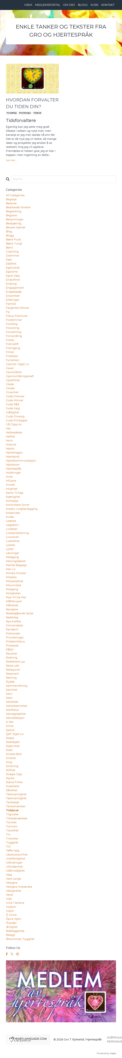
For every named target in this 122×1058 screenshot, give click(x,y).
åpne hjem (13, 919)
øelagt (10, 935)
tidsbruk (37, 113)
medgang (12, 557)
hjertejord (12, 456)
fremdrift (12, 344)
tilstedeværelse (16, 818)
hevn (9, 440)
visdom (11, 907)
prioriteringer (25, 113)
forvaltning (12, 113)
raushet (11, 653)
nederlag (12, 617)
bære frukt (13, 239)
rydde (10, 681)
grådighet (12, 412)
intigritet (12, 488)
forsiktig (12, 324)
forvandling (14, 336)
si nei (10, 722)
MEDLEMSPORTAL (47, 5)
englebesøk (14, 291)
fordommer (14, 320)
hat (8, 428)
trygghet (12, 842)
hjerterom (13, 464)
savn (9, 693)
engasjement (15, 287)
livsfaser (12, 529)
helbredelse (14, 432)
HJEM (28, 5)
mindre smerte (16, 573)
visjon (10, 911)
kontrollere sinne (17, 505)
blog (9, 231)
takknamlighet (16, 794)
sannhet (11, 689)
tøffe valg (12, 850)
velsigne (11, 882)
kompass (12, 500)
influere (11, 480)
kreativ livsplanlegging (21, 509)
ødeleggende (15, 931)
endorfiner (13, 279)
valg (9, 874)
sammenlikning (17, 685)
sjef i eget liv (15, 734)
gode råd (12, 404)
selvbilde (12, 701)
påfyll (9, 649)
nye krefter (13, 621)
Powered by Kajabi (106, 1053)
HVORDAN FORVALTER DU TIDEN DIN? (32, 103)
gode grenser (15, 396)
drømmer (12, 255)
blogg (10, 235)
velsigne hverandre (19, 886)
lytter (10, 549)
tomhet (11, 822)
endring (11, 283)
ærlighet (12, 927)
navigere (12, 609)
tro (8, 834)
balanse (11, 203)
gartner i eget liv (17, 364)
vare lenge (13, 878)
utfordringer (14, 862)
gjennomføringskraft (20, 376)
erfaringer (12, 299)
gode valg (13, 408)
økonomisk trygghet (20, 939)
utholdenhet (14, 866)
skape (10, 738)
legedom (12, 525)
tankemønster (16, 806)
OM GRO (69, 5)
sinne (10, 726)
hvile (9, 476)
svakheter (12, 786)
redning (11, 657)
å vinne (11, 915)
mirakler (11, 577)
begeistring (13, 211)
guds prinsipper (17, 420)
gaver (10, 368)
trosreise (12, 838)
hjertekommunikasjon (21, 460)
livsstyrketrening (17, 533)
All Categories (15, 195)
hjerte (10, 448)
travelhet (12, 830)
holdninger (13, 472)
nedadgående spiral (19, 613)
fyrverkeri (12, 360)
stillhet (10, 770)
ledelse (11, 521)
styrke (10, 778)
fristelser (12, 356)
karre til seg (14, 492)
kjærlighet (13, 496)
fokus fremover (17, 316)
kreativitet (13, 513)
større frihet (14, 782)
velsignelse (13, 890)
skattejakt (13, 742)
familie (11, 304)
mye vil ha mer (16, 597)
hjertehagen (14, 452)
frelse (10, 340)
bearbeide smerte (18, 207)
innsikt (10, 484)
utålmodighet (15, 870)
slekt (9, 750)
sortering (12, 766)
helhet (10, 436)
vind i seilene (15, 902)
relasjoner (13, 669)
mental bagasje (16, 565)
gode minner (14, 400)
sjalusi (10, 730)
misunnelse (13, 585)
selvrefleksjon (15, 718)
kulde (10, 517)
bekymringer (15, 219)
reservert (12, 673)
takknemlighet (16, 798)
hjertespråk (13, 468)
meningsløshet (16, 561)
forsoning (12, 328)
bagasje (11, 199)
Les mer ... (11, 160)
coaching (12, 251)
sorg (9, 762)
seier (9, 697)
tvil (8, 846)
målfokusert (14, 601)
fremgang (13, 348)
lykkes (10, 545)
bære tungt (14, 243)
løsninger (12, 553)
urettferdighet (15, 858)
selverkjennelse (16, 706)
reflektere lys (15, 661)
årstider (11, 923)
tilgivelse (12, 814)
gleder (10, 388)
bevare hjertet (15, 227)
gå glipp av (14, 424)
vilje (9, 898)
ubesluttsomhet (17, 854)
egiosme (12, 271)
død (9, 259)
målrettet (12, 605)
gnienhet (12, 392)
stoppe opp (14, 774)
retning (11, 677)
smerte (11, 758)
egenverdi (13, 267)
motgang (12, 589)
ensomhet (13, 295)
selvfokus (12, 710)
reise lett (12, 665)
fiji (8, 312)
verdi (9, 894)
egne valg (13, 275)
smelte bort (14, 754)
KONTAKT (108, 5)
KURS (94, 5)
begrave (11, 215)
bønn (9, 247)
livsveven (12, 537)
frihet (10, 352)
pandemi (12, 629)
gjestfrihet (13, 380)
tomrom (12, 826)
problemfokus (15, 641)
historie (11, 444)
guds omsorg (15, 416)
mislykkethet (14, 581)
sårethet (11, 790)
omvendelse (14, 625)
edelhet (11, 263)
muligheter (13, 593)
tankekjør (12, 802)
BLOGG (83, 5)
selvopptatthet (16, 714)
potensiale (13, 633)
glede (10, 384)
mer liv (11, 569)
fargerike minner (17, 308)
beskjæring (13, 223)
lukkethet (13, 541)
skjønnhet (13, 746)
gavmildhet (14, 372)
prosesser (12, 645)
